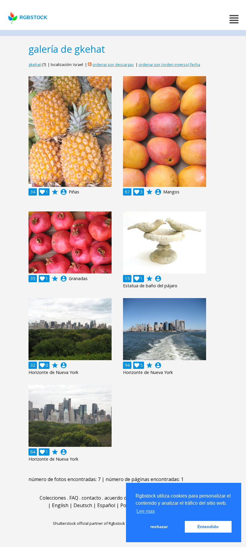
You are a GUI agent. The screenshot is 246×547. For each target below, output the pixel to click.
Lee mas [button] (145, 511)
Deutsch (83, 505)
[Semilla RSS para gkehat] (90, 64)
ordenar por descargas (113, 64)
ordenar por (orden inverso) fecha (169, 64)
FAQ (73, 498)
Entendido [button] (208, 526)
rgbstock (33, 17)
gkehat (34, 64)
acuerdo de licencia (125, 498)
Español (106, 505)
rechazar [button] (159, 526)
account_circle (63, 192)
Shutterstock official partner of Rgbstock (89, 523)
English (60, 505)
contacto (91, 498)
